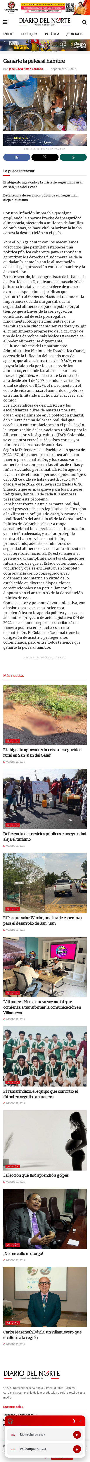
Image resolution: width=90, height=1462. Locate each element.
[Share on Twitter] (45, 157)
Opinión (13, 741)
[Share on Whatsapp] (73, 157)
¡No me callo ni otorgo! (23, 1253)
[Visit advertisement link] (45, 7)
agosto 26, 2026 (15, 1260)
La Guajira (29, 34)
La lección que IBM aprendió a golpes (36, 1175)
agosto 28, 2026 (15, 761)
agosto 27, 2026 (15, 1019)
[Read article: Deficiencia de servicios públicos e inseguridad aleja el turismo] (45, 799)
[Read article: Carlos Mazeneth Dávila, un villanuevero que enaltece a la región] (45, 1297)
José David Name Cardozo (26, 69)
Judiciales (75, 34)
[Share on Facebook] (16, 157)
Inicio (8, 34)
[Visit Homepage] (45, 21)
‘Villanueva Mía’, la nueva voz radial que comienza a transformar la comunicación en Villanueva (42, 1007)
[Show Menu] (5, 21)
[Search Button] (84, 21)
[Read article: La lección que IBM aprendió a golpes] (45, 1140)
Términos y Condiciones (18, 1415)
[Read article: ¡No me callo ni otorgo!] (45, 1219)
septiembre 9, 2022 (63, 69)
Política (52, 34)
